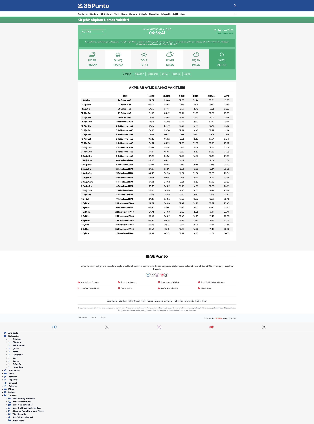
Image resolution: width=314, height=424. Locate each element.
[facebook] (54, 327)
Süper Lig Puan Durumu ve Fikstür (29, 411)
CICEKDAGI (153, 74)
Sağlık (175, 14)
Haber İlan (154, 14)
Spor (182, 14)
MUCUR (186, 74)
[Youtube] (162, 275)
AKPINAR (127, 74)
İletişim (103, 317)
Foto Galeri (14, 370)
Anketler (12, 386)
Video (11, 373)
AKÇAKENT (139, 74)
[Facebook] (148, 275)
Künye (94, 317)
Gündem (94, 14)
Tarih (116, 14)
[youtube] (211, 327)
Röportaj (12, 379)
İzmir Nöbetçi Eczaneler (90, 282)
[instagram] (159, 327)
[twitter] (107, 327)
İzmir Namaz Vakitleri (170, 282)
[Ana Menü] (235, 14)
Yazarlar (12, 376)
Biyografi (13, 383)
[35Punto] (94, 5)
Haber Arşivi (206, 288)
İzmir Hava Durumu (129, 282)
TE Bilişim (218, 318)
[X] (152, 275)
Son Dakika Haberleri (169, 288)
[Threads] (166, 275)
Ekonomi (133, 14)
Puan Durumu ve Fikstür (90, 288)
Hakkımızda (83, 317)
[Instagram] (157, 275)
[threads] (264, 327)
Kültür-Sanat (106, 14)
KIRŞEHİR (176, 74)
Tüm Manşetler (127, 288)
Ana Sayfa (83, 14)
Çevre (124, 14)
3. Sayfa (143, 14)
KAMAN (165, 74)
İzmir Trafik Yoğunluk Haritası (212, 282)
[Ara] (235, 5)
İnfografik (165, 14)
